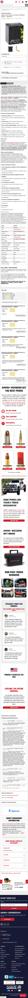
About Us (2, 952)
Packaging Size (5, 54)
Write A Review (18, 18)
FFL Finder (14, 967)
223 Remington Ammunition (11, 100)
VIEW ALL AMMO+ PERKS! (14, 547)
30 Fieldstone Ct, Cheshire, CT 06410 (6, 935)
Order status (3, 963)
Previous (1, 882)
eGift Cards (3, 967)
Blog (1, 948)
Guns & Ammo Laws (16, 965)
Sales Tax (17, 958)
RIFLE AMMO (10, 797)
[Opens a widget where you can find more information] (23, 995)
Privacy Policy (3, 956)
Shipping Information (20, 954)
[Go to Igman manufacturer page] (14, 811)
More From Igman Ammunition (11, 873)
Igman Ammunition (18, 231)
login (2, 73)
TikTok (8, 924)
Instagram (1, 924)
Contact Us (3, 950)
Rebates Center (18, 952)
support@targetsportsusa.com (10, 942)
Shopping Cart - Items (26, 2)
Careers (2, 958)
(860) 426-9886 (19, 2)
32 (23, 382)
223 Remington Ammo (19, 239)
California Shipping (16, 971)
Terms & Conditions (5, 954)
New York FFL (14, 969)
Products (16, 2)
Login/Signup (22, 2)
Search (26, 5)
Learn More (7, 919)
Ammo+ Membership (20, 948)
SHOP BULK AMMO (14, 707)
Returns (2, 965)
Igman (17, 153)
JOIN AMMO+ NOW (14, 520)
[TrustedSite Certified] (20, 982)
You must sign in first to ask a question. (10, 788)
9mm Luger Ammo (8, 850)
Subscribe (14, 908)
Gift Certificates (18, 956)
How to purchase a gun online (18, 963)
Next (27, 882)
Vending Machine (19, 950)
